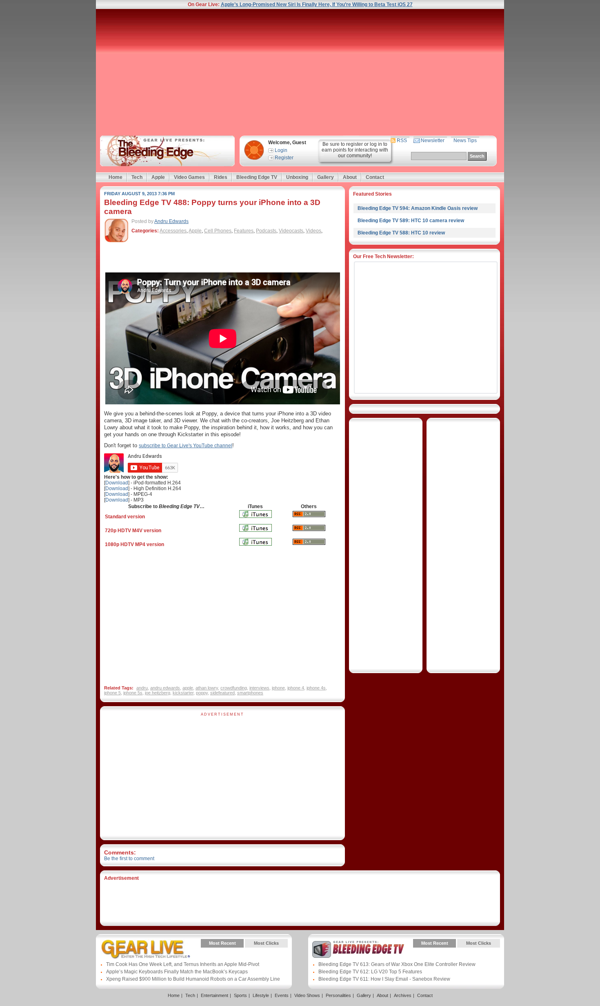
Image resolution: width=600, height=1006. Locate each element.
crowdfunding (233, 687)
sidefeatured (222, 692)
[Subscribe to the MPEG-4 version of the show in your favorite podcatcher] (309, 547)
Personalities (338, 995)
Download (116, 483)
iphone (278, 687)
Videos (313, 231)
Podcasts (266, 231)
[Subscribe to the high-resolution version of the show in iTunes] (255, 534)
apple (187, 687)
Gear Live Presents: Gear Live (146, 949)
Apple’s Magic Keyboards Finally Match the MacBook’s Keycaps (177, 972)
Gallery (325, 177)
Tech (136, 177)
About (350, 177)
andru (142, 687)
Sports (240, 995)
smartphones (250, 692)
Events (282, 995)
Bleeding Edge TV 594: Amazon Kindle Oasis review (418, 208)
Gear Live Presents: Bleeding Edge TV (358, 949)
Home (115, 177)
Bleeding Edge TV (256, 177)
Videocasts (291, 231)
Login (281, 150)
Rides (220, 177)
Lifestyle (261, 995)
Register (284, 158)
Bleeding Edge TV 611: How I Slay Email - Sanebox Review (384, 979)
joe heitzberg (157, 692)
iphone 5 (112, 692)
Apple (158, 177)
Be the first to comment (129, 858)
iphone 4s (316, 687)
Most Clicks (266, 943)
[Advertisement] (300, 72)
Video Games (189, 177)
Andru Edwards (171, 221)
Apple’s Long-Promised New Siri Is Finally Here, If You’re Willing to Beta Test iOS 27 (317, 4)
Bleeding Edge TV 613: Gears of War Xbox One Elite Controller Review (397, 964)
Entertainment (214, 995)
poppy (202, 692)
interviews (259, 687)
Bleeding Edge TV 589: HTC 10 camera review (411, 220)
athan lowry (207, 687)
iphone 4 (295, 687)
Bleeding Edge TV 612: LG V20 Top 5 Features (370, 972)
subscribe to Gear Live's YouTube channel (185, 445)
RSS (402, 140)
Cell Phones (217, 231)
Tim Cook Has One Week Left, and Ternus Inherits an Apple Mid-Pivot (182, 964)
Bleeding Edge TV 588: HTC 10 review (401, 233)
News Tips (465, 140)
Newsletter (432, 140)
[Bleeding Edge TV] (166, 151)
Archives (402, 995)
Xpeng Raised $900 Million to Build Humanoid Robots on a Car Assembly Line (193, 979)
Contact (375, 177)
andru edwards (165, 687)
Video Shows (307, 995)
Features (243, 231)
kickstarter (183, 692)
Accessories (173, 231)
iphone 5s (132, 692)
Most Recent (222, 943)
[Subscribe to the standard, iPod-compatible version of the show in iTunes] (255, 520)
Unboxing (297, 177)
